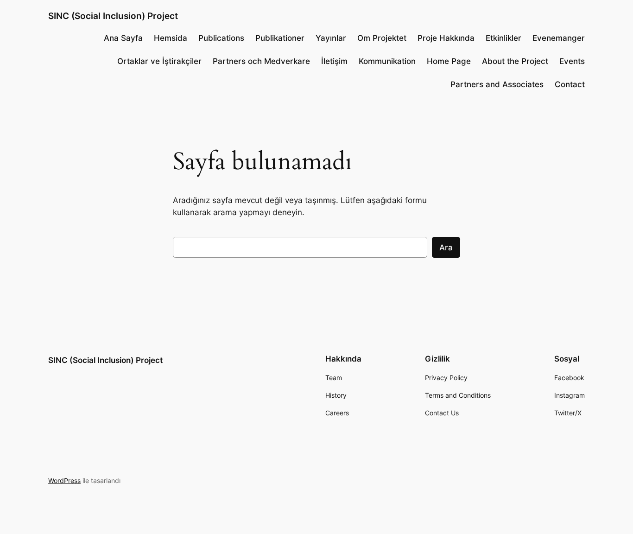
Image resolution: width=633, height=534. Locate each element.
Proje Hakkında (446, 38)
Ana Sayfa (123, 38)
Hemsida (170, 38)
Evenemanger (558, 38)
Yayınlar (331, 38)
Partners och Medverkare (261, 61)
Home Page (449, 61)
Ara (446, 247)
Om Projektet (381, 38)
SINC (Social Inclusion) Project (113, 15)
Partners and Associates (497, 84)
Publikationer (279, 38)
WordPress (64, 480)
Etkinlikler (503, 38)
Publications (221, 38)
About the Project (515, 61)
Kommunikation (387, 61)
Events (572, 61)
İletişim (334, 61)
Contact (570, 84)
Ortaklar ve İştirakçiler (159, 61)
